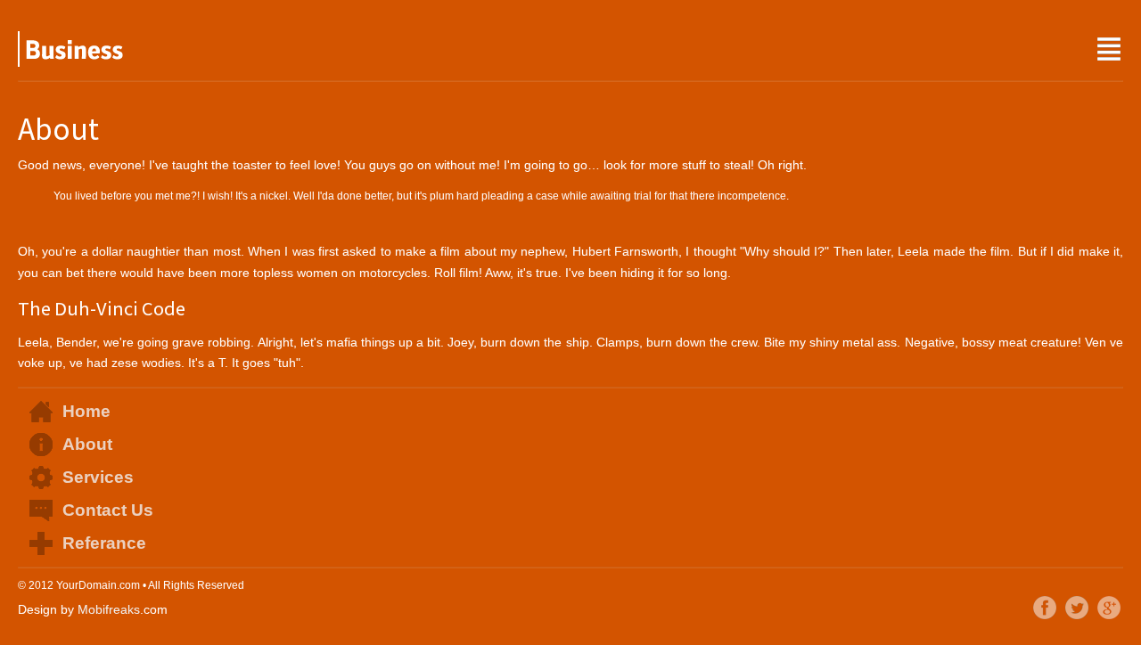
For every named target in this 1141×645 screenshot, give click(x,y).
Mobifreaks (109, 609)
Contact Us (107, 510)
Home (86, 411)
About (87, 444)
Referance (104, 543)
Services (98, 477)
